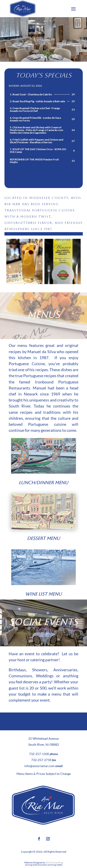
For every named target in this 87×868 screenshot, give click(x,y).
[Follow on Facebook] (39, 838)
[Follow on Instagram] (48, 838)
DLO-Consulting (54, 862)
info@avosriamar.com (39, 766)
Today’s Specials (43, 75)
